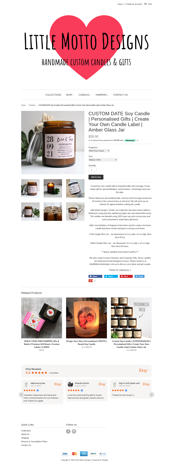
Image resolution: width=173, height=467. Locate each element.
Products (32, 105)
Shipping (25, 438)
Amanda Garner (82, 383)
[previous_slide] (21, 394)
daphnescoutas (38, 383)
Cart (150, 4)
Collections (26, 430)
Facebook (68, 431)
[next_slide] (151, 394)
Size (90, 156)
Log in (120, 4)
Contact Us (26, 445)
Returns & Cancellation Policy (34, 441)
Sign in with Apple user (129, 383)
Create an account (134, 4)
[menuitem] (53, 95)
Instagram (74, 431)
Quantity (92, 165)
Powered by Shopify (100, 460)
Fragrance (93, 147)
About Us (25, 434)
